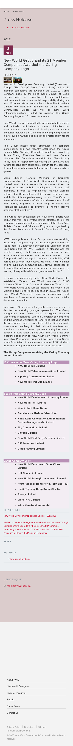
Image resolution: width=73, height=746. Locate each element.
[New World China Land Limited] (36, 650)
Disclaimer (29, 727)
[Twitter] (13, 548)
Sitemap (42, 727)
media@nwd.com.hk (19, 585)
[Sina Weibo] (20, 548)
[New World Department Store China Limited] (36, 664)
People (10, 699)
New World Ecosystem (18, 686)
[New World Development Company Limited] (36, 636)
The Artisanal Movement (18, 731)
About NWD (13, 680)
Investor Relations (16, 693)
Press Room (18, 11)
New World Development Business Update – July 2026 (30, 516)
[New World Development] (20, 4)
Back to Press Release (18, 27)
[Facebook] (6, 548)
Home (6, 11)
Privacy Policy (14, 727)
